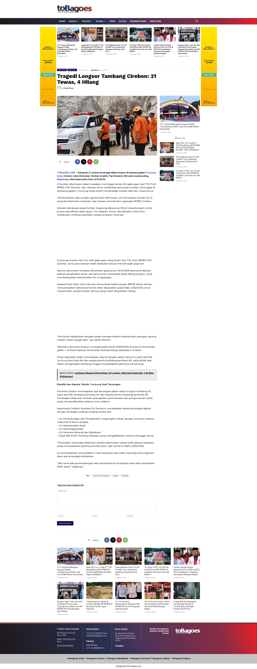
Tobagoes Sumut (95, 658)
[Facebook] (77, 161)
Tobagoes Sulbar (160, 658)
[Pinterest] (89, 161)
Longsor (115, 476)
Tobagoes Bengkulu (117, 658)
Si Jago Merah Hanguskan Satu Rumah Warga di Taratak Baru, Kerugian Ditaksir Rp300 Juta (184, 605)
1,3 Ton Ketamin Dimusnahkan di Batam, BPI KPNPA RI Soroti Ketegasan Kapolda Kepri (127, 605)
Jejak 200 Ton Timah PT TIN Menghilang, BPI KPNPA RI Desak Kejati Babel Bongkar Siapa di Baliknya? (92, 48)
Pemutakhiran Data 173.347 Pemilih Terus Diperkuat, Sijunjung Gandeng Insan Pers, (116, 48)
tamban (143, 346)
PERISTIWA (62, 70)
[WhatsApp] (96, 161)
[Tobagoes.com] (74, 9)
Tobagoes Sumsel (139, 658)
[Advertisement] (153, 9)
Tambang (125, 476)
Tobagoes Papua (180, 658)
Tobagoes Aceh (75, 658)
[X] (83, 161)
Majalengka (63, 179)
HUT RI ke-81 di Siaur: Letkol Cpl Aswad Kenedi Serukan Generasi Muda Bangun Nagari (157, 605)
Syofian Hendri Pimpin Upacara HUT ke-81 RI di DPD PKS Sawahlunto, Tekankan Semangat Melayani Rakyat (163, 49)
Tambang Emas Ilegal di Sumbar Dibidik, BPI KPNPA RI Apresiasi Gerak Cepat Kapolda (99, 605)
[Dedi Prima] (59, 88)
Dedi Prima (68, 88)
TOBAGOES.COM (66, 172)
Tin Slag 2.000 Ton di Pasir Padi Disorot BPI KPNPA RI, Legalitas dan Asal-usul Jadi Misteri (141, 48)
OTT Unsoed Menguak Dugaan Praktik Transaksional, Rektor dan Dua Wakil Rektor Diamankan (67, 49)
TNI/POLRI (72, 70)
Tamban (95, 384)
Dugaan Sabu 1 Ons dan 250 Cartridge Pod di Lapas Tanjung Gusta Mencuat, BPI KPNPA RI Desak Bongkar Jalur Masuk (189, 49)
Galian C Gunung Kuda (101, 476)
